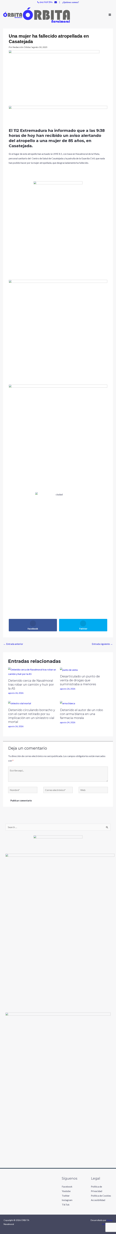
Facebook (67, 1186)
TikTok (65, 1204)
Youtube (66, 1191)
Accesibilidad (98, 1200)
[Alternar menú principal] (110, 15)
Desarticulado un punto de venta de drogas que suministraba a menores (80, 680)
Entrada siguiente (102, 643)
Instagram (67, 1200)
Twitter (66, 1195)
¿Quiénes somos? (70, 2)
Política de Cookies (101, 1195)
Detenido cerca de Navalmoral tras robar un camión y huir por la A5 (31, 684)
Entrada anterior (13, 643)
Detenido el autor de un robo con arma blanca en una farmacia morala (81, 714)
